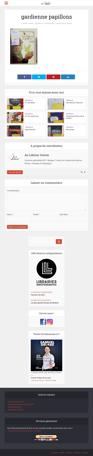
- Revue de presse (14, 407)
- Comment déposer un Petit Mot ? (21, 404)
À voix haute (30, 102)
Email (36, 214)
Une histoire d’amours (74, 102)
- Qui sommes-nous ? (15, 402)
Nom (10, 214)
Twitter (62, 453)
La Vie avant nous (32, 116)
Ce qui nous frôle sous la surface (75, 117)
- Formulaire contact (15, 410)
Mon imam (70, 129)
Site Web (64, 214)
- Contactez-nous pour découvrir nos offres (24, 431)
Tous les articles (15, 172)
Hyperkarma (30, 129)
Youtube (77, 453)
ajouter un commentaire (44, 23)
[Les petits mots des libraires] (46, 3)
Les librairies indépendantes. (42, 292)
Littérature (29, 100)
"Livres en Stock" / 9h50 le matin (43, 380)
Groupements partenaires (41, 300)
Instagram (84, 453)
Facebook (54, 453)
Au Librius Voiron (65, 23)
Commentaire (13, 190)
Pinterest (69, 453)
